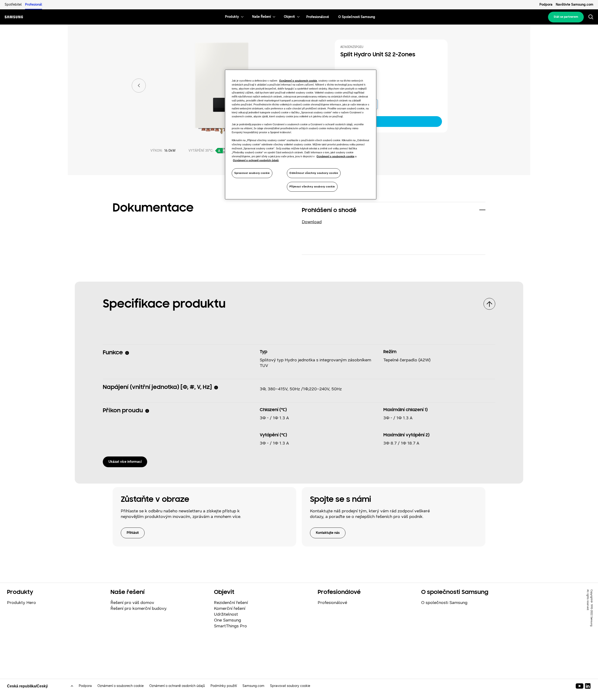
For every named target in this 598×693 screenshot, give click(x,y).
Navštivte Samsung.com (574, 5)
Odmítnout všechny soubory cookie (313, 173)
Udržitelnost (226, 614)
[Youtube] (580, 686)
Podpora (545, 5)
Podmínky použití (223, 686)
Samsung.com (253, 686)
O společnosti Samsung (444, 602)
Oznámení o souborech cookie (120, 686)
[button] (393, 210)
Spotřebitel (13, 5)
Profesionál (33, 5)
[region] (301, 134)
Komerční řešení (229, 608)
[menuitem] (232, 17)
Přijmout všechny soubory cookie (312, 186)
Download (312, 221)
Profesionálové (332, 602)
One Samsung (227, 620)
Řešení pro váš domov (132, 602)
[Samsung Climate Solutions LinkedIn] (587, 686)
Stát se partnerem (566, 16)
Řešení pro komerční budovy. (138, 608)
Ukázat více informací (125, 462)
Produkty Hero (21, 602)
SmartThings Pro (230, 625)
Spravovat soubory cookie (252, 173)
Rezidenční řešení (231, 602)
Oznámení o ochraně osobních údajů (177, 686)
